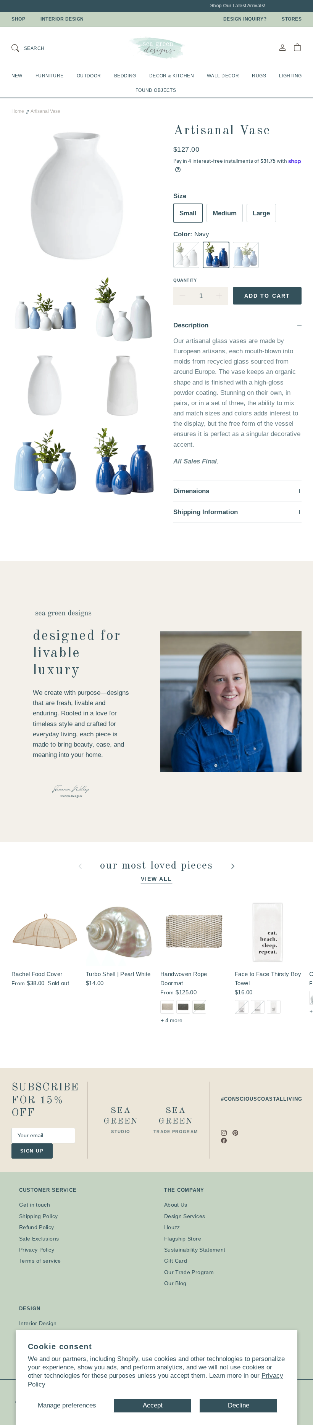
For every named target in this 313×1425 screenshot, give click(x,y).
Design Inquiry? (245, 19)
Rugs (259, 76)
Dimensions (191, 491)
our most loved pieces (158, 866)
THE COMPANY (184, 1190)
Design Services (184, 1216)
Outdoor (89, 76)
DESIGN (29, 1308)
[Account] (282, 47)
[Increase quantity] (219, 296)
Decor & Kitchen (171, 76)
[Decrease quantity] (182, 296)
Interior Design (62, 19)
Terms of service (40, 1261)
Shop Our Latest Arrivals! (232, 5)
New (17, 76)
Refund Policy (36, 1227)
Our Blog (175, 1283)
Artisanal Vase (45, 111)
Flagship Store (182, 1239)
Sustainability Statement (194, 1250)
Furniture (49, 76)
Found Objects (156, 90)
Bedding (125, 76)
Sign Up (32, 1151)
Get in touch (34, 1205)
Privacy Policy (36, 1250)
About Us (175, 1205)
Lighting (290, 76)
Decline (238, 1405)
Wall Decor (223, 76)
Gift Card (175, 1261)
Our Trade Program (189, 1272)
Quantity (185, 280)
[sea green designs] (156, 48)
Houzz (172, 1227)
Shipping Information (205, 512)
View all (157, 879)
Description (190, 325)
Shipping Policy (38, 1216)
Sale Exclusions (39, 1239)
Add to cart (267, 296)
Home (17, 111)
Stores (292, 19)
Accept (153, 1405)
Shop (18, 19)
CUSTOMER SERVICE (48, 1190)
